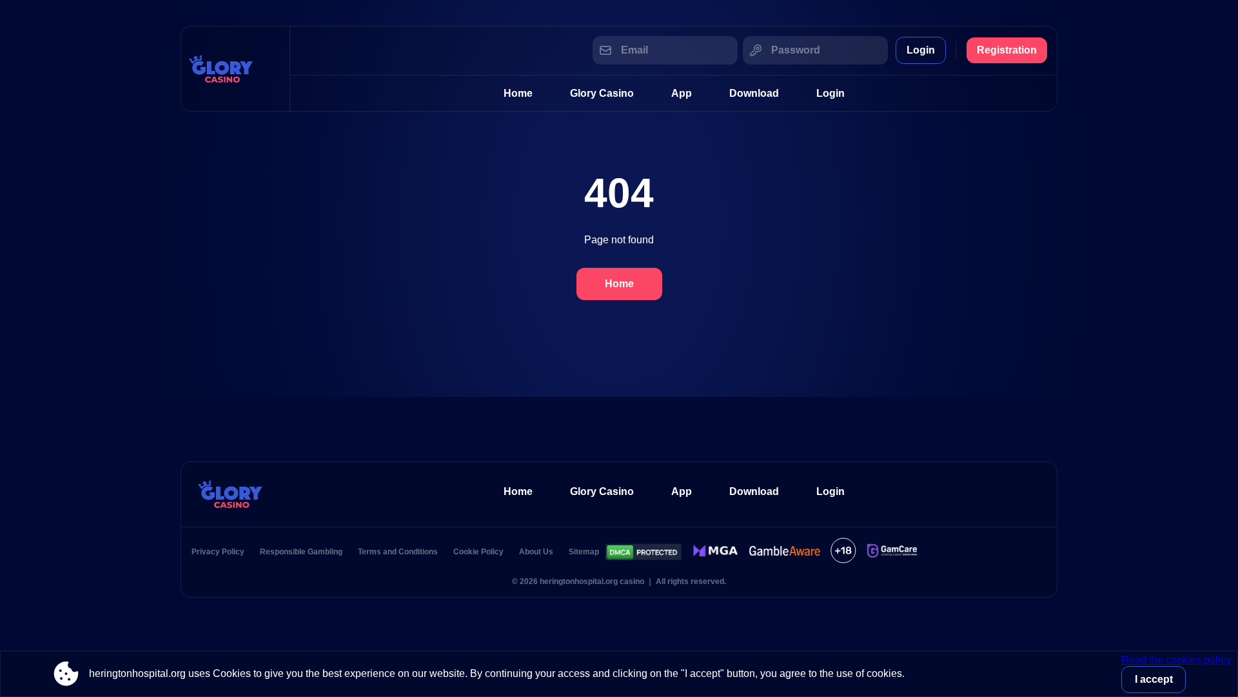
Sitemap (584, 551)
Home (518, 93)
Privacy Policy (218, 551)
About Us (536, 551)
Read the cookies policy (1176, 659)
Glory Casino (602, 93)
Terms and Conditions (398, 551)
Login (921, 50)
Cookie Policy (478, 551)
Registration (1007, 50)
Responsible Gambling (301, 551)
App (681, 93)
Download (754, 93)
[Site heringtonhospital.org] (235, 69)
